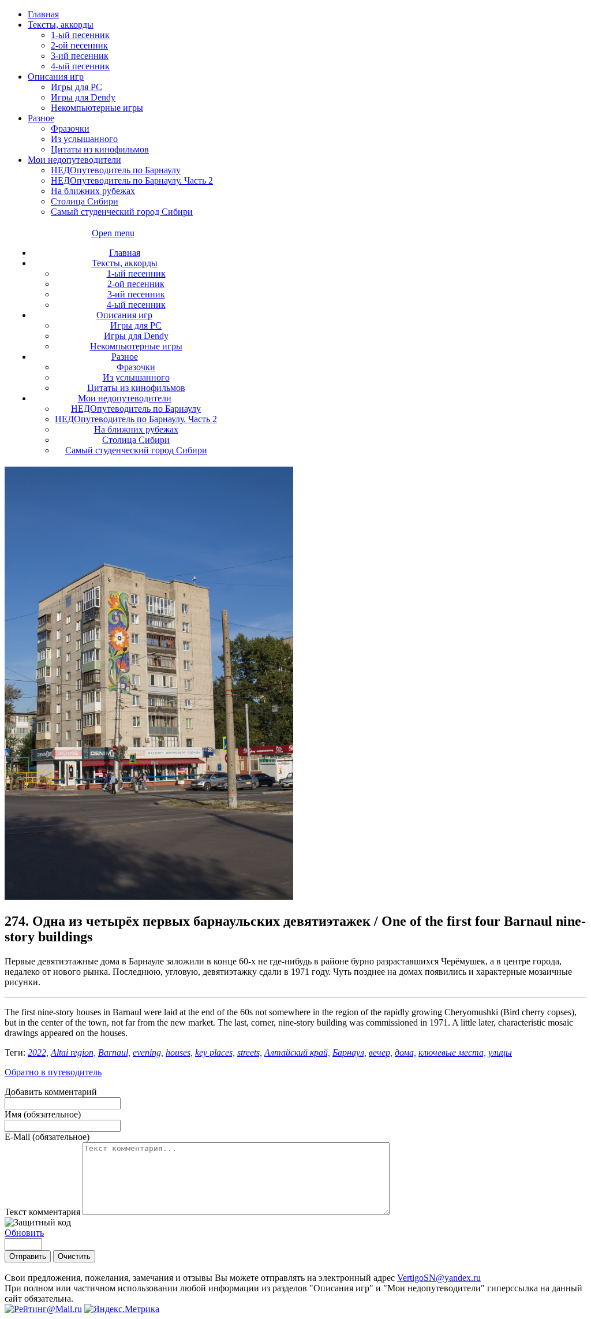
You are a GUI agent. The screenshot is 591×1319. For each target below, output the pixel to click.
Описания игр (56, 76)
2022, (38, 1052)
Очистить (74, 1256)
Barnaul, (114, 1052)
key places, (215, 1052)
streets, (249, 1052)
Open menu (113, 233)
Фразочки (70, 128)
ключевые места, (452, 1052)
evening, (148, 1052)
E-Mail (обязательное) (47, 1137)
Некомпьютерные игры (97, 108)
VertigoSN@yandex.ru (439, 1278)
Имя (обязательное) (43, 1114)
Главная (43, 14)
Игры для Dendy (83, 97)
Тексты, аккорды (60, 24)
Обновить (24, 1233)
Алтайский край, (297, 1052)
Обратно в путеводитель (53, 1072)
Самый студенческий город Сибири (122, 212)
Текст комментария (44, 1212)
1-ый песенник (80, 35)
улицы (500, 1052)
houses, (179, 1052)
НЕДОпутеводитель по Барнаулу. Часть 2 (132, 180)
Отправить (27, 1256)
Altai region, (73, 1052)
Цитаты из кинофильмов (100, 149)
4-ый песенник (80, 66)
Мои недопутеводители (74, 160)
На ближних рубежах (93, 191)
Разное (41, 118)
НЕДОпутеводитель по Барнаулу (116, 170)
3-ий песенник (80, 56)
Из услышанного (84, 139)
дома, (405, 1052)
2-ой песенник (79, 45)
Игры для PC (76, 87)
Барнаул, (349, 1052)
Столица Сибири (84, 201)
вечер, (380, 1052)
